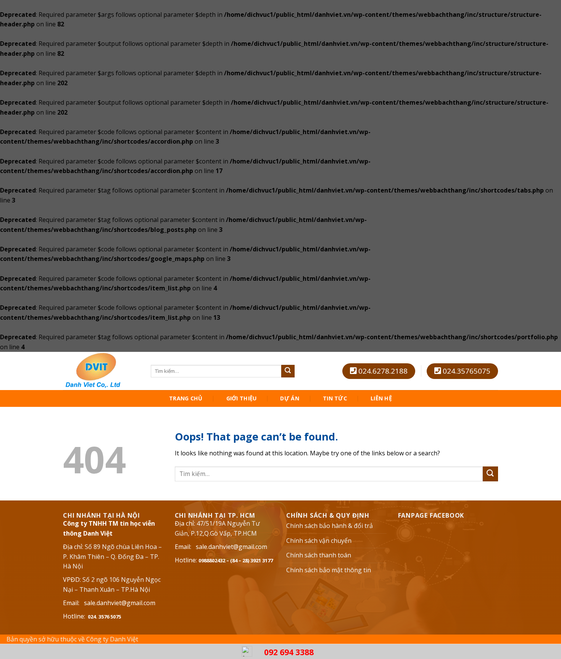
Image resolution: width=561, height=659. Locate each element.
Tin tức (335, 398)
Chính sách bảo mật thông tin (328, 570)
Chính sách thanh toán (318, 555)
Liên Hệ (381, 398)
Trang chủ (186, 398)
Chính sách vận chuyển (318, 540)
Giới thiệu (241, 398)
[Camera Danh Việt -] (101, 371)
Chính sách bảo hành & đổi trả (329, 525)
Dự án (289, 398)
